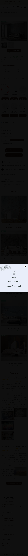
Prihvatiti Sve (14, 285)
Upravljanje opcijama (14, 289)
